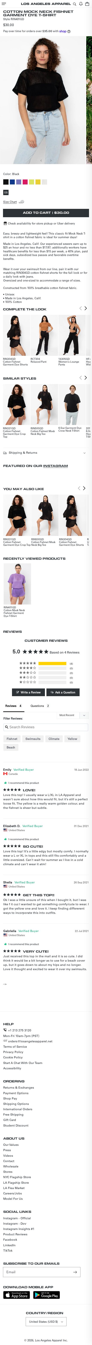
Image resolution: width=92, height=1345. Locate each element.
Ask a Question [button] (65, 692)
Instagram (55, 465)
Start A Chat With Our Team (22, 1063)
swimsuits (32, 739)
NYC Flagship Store (17, 1177)
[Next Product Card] (85, 308)
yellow (72, 739)
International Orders (17, 1109)
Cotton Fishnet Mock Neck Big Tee (43, 432)
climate (54, 739)
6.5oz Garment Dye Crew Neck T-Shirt (70, 429)
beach (11, 747)
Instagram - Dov (14, 1223)
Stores (7, 1172)
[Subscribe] (75, 1272)
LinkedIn (9, 1245)
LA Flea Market (14, 1188)
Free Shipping (13, 1114)
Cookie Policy (13, 1057)
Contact (8, 1161)
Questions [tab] (37, 706)
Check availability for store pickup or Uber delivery (41, 223)
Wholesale (10, 1166)
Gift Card (9, 1120)
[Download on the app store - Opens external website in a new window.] (16, 1298)
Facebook (10, 1240)
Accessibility (12, 1068)
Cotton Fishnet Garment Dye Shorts (15, 363)
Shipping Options (16, 1104)
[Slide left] (41, 160)
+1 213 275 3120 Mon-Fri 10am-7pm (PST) (21, 1033)
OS (6, 192)
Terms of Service (15, 1047)
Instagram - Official (17, 1218)
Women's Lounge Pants (68, 363)
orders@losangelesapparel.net (30, 1041)
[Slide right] (50, 160)
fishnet (12, 739)
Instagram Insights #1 (18, 1229)
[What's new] (81, 3)
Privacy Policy (13, 1052)
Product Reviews (15, 1234)
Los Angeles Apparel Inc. (51, 1340)
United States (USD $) (43, 1321)
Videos (8, 1156)
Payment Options (15, 1093)
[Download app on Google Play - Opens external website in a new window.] (46, 1298)
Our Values (11, 1145)
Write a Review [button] (31, 692)
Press (7, 1150)
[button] (4, 3)
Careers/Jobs (12, 1193)
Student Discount (15, 1125)
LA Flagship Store (16, 1183)
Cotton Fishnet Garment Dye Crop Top (14, 433)
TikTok (7, 1250)
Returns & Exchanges (18, 1087)
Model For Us (13, 1199)
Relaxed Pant (38, 361)
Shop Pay (10, 1098)
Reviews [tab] (10, 706)
